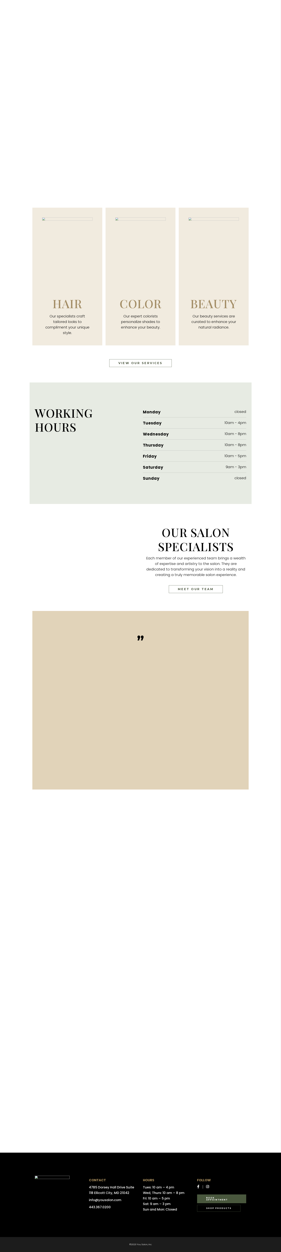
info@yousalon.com (105, 1200)
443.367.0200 (100, 1207)
